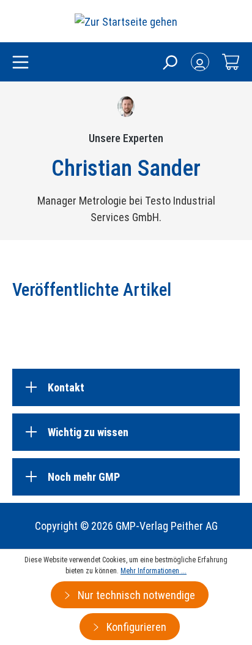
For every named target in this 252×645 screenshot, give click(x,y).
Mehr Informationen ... (153, 571)
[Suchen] (169, 62)
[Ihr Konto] (200, 62)
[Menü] (20, 63)
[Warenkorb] (230, 62)
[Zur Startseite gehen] (126, 21)
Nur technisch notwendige (135, 595)
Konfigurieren (135, 626)
